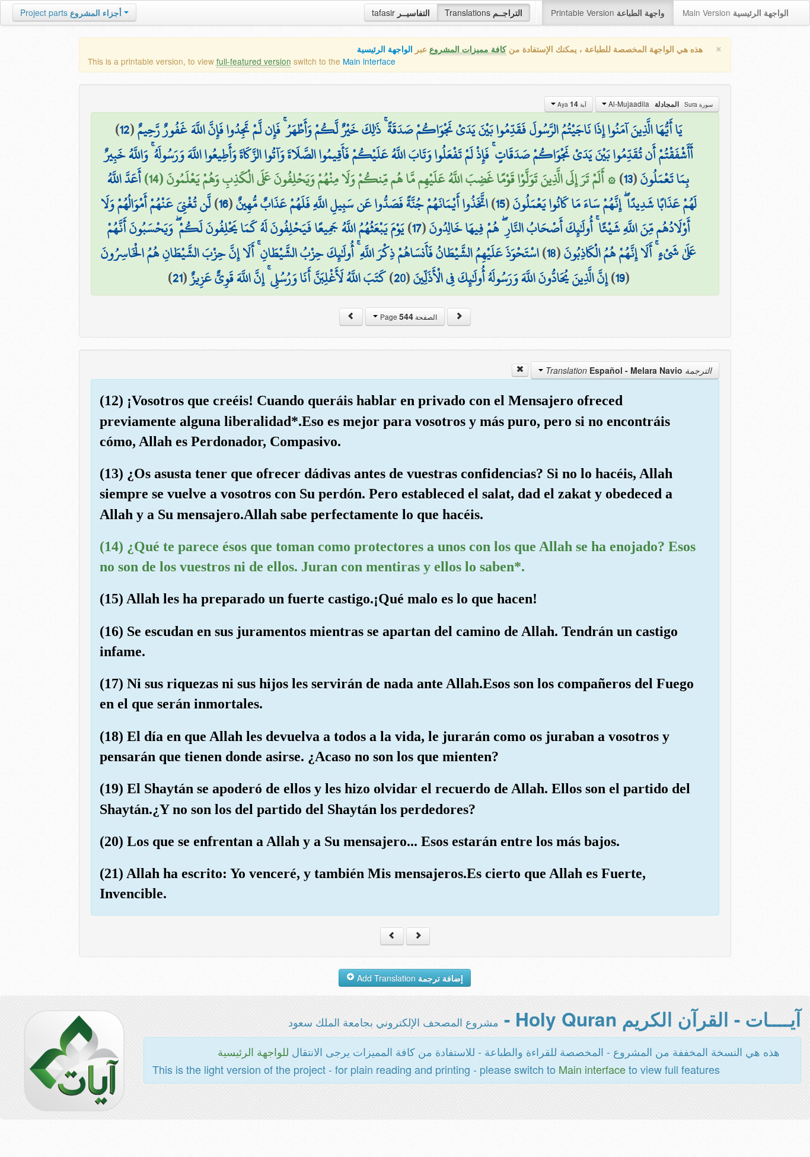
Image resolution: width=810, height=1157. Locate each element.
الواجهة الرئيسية (385, 49)
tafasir (401, 12)
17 (417, 228)
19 (620, 278)
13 (628, 179)
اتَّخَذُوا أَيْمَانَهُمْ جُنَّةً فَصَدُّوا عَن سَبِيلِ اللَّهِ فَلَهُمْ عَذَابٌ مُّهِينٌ (362, 203)
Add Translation (409, 978)
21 (178, 278)
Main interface (369, 61)
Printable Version (608, 12)
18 (551, 253)
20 (400, 278)
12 (125, 129)
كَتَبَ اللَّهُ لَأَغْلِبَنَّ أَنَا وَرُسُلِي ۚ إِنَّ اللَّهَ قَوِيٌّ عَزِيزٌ (288, 278)
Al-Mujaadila (660, 103)
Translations (483, 12)
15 (500, 203)
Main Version (736, 12)
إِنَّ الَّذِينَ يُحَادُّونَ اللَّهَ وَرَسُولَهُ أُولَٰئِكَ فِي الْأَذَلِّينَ (510, 278)
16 (223, 203)
